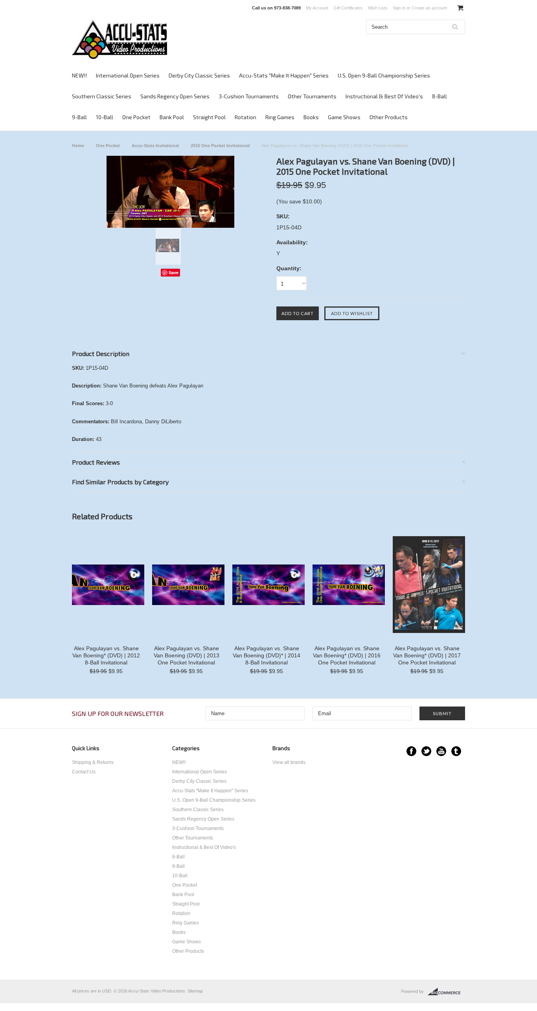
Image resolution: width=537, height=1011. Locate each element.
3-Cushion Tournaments (249, 96)
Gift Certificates (348, 8)
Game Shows (344, 117)
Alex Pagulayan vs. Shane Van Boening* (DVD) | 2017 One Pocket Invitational (427, 655)
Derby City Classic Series (199, 75)
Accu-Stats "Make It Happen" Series (284, 75)
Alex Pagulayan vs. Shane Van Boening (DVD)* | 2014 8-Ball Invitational (266, 655)
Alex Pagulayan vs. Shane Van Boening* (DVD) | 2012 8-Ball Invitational (106, 655)
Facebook (411, 751)
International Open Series (128, 75)
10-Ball (104, 117)
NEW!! (79, 75)
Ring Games (279, 117)
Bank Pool (172, 117)
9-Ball (79, 117)
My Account (317, 8)
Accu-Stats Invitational (155, 145)
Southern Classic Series (101, 96)
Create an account (429, 8)
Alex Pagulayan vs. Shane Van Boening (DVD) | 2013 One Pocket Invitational (186, 655)
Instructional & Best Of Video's (384, 96)
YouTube (441, 751)
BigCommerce (446, 991)
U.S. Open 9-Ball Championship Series (384, 75)
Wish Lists (378, 8)
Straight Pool (209, 117)
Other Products (389, 117)
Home (78, 145)
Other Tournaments (312, 96)
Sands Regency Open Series (175, 96)
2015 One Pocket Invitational (220, 145)
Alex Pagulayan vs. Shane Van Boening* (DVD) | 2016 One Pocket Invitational (347, 655)
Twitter (426, 751)
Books (311, 117)
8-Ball (439, 96)
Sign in (399, 8)
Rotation (245, 117)
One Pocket (136, 117)
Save (173, 272)
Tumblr (456, 751)
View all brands (288, 762)
